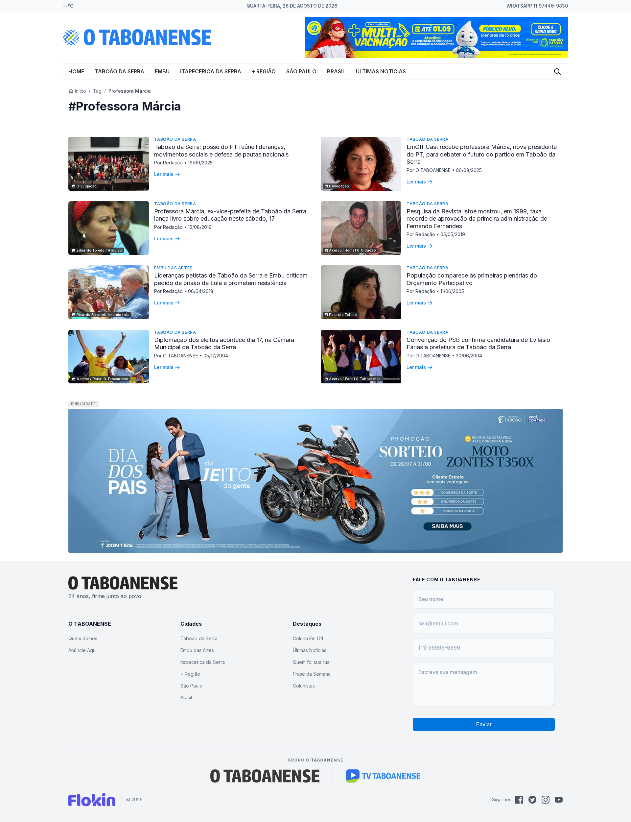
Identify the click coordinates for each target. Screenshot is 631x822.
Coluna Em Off (308, 638)
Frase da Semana (312, 674)
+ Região (264, 71)
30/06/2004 (469, 355)
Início (80, 91)
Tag (97, 91)
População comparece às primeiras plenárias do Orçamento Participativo (472, 279)
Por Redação (169, 162)
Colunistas (304, 686)
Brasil (336, 71)
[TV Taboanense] (383, 776)
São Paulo (301, 71)
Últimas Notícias (381, 71)
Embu (162, 71)
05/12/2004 (215, 355)
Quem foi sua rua (311, 662)
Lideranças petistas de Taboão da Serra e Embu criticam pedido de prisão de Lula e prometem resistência (231, 279)
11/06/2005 (452, 291)
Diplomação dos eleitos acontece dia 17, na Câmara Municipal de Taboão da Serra (224, 343)
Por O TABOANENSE (429, 170)
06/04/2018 (200, 291)
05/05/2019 (452, 234)
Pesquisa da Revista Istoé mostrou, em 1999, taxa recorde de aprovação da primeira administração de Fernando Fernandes (477, 219)
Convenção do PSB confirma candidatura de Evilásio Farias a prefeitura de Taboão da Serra (478, 343)
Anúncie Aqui (82, 650)
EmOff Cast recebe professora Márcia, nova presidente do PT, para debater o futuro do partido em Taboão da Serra (482, 154)
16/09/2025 (200, 162)
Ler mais (164, 174)
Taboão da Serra (119, 71)
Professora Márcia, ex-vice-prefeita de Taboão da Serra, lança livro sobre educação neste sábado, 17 (231, 215)
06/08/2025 (469, 170)
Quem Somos (82, 638)
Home (76, 71)
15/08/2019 (200, 227)
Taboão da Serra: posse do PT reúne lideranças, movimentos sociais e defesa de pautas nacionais (221, 150)
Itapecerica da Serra (210, 71)
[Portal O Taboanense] (264, 776)
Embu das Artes (173, 267)
